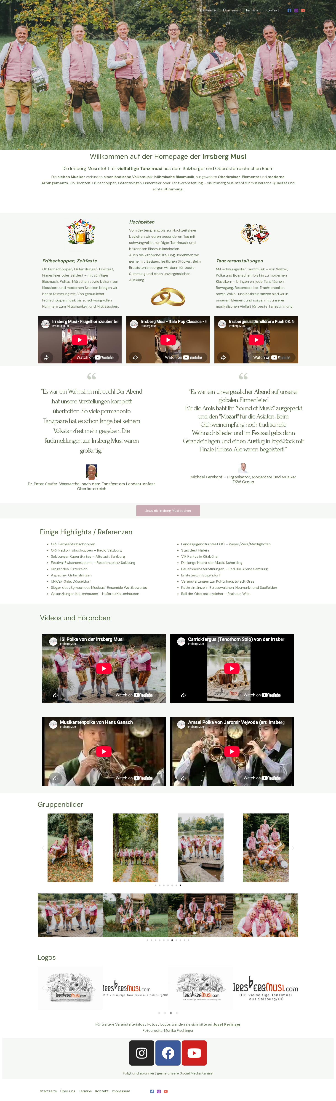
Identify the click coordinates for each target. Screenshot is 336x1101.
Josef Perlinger (227, 1024)
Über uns (230, 10)
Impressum (121, 1091)
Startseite (207, 10)
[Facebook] (289, 10)
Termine (252, 10)
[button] (43, 848)
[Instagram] (296, 10)
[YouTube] (303, 10)
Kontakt (272, 10)
